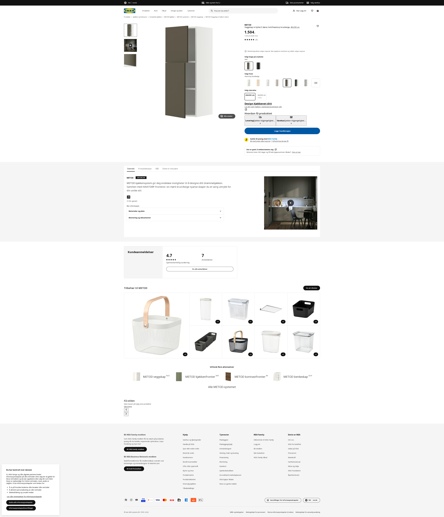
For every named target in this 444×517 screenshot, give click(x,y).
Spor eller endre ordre (191, 449)
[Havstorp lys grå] (306, 83)
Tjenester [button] (191, 11)
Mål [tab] (157, 168)
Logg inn (257, 444)
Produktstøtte (188, 475)
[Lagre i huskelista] (317, 26)
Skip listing (128, 406)
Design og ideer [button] (177, 11)
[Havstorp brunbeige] (287, 83)
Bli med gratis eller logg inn (260, 141)
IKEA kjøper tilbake (226, 479)
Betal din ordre (188, 453)
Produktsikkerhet (189, 479)
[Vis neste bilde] (232, 72)
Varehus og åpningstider (192, 440)
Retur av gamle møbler (228, 484)
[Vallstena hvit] (249, 83)
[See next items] (126, 414)
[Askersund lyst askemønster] (258, 83)
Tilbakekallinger (188, 488)
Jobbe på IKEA (293, 449)
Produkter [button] (146, 11)
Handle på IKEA (188, 444)
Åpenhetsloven (293, 475)
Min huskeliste (259, 453)
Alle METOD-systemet (222, 387)
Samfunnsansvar (294, 462)
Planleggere (223, 440)
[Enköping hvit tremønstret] (268, 83)
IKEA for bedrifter (294, 444)
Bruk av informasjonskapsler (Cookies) (280, 512)
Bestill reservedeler (190, 462)
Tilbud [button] (164, 11)
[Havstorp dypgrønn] (296, 83)
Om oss (291, 440)
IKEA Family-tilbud (260, 457)
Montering (223, 462)
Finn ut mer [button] (296, 152)
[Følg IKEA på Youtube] (137, 500)
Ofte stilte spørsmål (190, 466)
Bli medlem (258, 449)
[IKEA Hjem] (129, 10)
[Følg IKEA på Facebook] (126, 500)
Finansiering (223, 457)
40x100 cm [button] (295, 27)
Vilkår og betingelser (237, 512)
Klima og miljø (293, 466)
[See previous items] (126, 410)
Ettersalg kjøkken (189, 484)
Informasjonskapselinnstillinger (21, 508)
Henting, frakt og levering (229, 453)
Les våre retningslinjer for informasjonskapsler (24, 496)
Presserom (292, 453)
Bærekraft (292, 457)
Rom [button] (156, 11)
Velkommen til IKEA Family (264, 440)
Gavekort (222, 466)
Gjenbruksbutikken (226, 471)
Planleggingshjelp (225, 444)
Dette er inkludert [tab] (170, 168)
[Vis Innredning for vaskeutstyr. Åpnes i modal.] (205, 342)
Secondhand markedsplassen (230, 475)
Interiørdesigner (225, 449)
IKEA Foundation (294, 471)
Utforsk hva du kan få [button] (280, 141)
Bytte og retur (188, 471)
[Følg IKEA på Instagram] (131, 500)
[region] (189, 72)
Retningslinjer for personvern (255, 512)
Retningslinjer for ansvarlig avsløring (308, 512)
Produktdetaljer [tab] (145, 168)
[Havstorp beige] (277, 83)
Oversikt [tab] (130, 168)
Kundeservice (188, 457)
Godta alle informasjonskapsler (21, 502)
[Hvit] (249, 66)
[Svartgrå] (258, 66)
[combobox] (243, 11)
